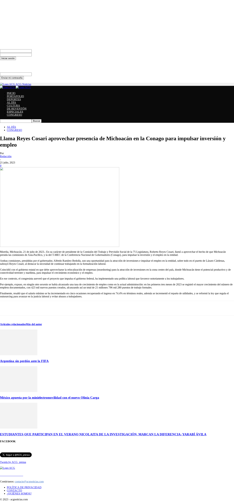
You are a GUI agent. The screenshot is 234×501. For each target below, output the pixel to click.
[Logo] (8, 87)
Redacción (5, 156)
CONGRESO (14, 114)
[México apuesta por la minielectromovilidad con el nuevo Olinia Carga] (18, 391)
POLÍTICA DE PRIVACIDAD (24, 487)
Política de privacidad (11, 64)
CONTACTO (14, 490)
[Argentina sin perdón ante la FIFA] (18, 354)
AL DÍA (11, 102)
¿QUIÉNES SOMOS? (19, 493)
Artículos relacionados (13, 324)
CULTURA (13, 105)
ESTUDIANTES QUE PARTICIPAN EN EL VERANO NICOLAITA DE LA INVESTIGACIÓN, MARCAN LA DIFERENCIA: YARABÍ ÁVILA (103, 434)
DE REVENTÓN (17, 108)
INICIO (11, 93)
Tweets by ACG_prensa (13, 462)
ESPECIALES (15, 111)
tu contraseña (39, 54)
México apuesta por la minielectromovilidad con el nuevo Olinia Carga (49, 397)
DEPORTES (14, 99)
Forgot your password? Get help (17, 61)
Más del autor (34, 324)
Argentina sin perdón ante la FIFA (24, 361)
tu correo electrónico (43, 74)
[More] (157, 308)
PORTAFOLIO (15, 96)
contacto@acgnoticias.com (29, 481)
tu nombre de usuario (43, 50)
